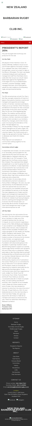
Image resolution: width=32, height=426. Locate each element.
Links (16, 370)
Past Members (16, 374)
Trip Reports (16, 348)
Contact (16, 338)
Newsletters (16, 368)
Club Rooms (16, 358)
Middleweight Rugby (16, 329)
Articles (16, 335)
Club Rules (16, 356)
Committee (16, 363)
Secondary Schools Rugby (16, 327)
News (16, 331)
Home (16, 322)
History (16, 365)
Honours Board (16, 361)
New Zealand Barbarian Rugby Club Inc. (16, 410)
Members (16, 333)
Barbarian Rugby (16, 324)
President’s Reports (16, 346)
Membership (16, 372)
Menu (2, 42)
